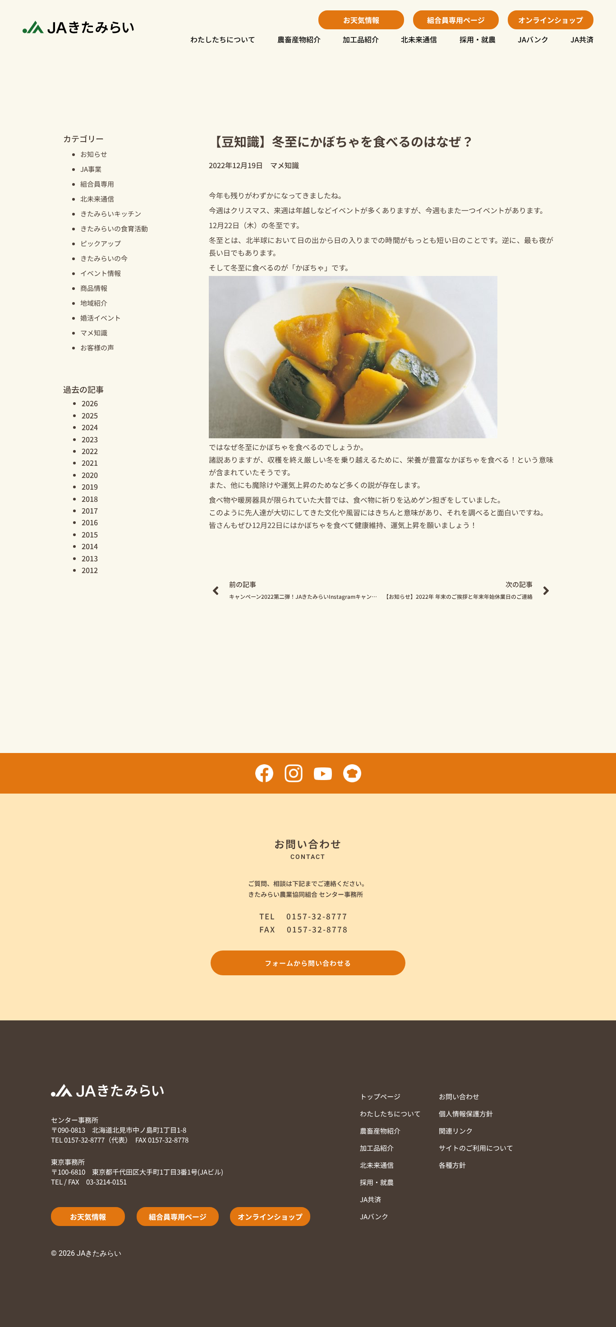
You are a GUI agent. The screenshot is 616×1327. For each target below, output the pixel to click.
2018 (90, 498)
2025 (90, 415)
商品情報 (93, 288)
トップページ (380, 1096)
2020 (90, 474)
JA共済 (581, 39)
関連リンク (456, 1130)
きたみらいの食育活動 (114, 228)
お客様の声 (97, 347)
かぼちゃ (309, 267)
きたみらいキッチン (110, 213)
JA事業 (90, 169)
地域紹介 (93, 303)
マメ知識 (93, 332)
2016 (90, 522)
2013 (90, 558)
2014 (90, 546)
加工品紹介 (361, 39)
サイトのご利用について (476, 1148)
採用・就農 (478, 39)
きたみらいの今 (104, 258)
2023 (90, 439)
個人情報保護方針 (466, 1113)
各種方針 (452, 1165)
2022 (90, 450)
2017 (90, 510)
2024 (90, 427)
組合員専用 (97, 183)
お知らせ (93, 154)
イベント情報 (100, 273)
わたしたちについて (222, 39)
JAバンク (533, 39)
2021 (90, 462)
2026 (90, 403)
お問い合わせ (459, 1096)
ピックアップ (100, 243)
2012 (90, 570)
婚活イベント (100, 317)
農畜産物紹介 (299, 39)
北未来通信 (419, 39)
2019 (90, 486)
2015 (90, 534)
